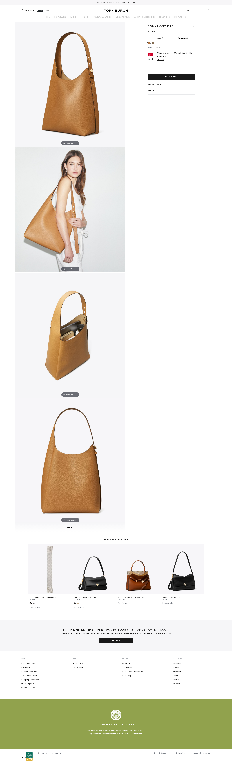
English (40, 10)
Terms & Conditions (179, 753)
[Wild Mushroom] (153, 43)
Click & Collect (28, 688)
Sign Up (116, 640)
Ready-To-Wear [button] (123, 17)
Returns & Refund (29, 672)
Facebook (177, 667)
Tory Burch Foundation (132, 672)
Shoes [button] (86, 17)
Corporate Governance (200, 753)
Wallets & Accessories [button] (144, 17)
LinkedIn (176, 684)
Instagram (177, 663)
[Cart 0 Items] (207, 11)
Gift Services (77, 667)
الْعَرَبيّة (48, 10)
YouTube (177, 680)
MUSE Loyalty (27, 684)
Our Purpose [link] (180, 17)
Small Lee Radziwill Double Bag (131, 597)
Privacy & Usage (159, 753)
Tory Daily (126, 676)
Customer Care (28, 663)
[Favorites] (201, 11)
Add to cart (171, 77)
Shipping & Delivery (30, 680)
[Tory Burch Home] (116, 10)
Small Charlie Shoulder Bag (85, 597)
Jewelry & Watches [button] (102, 17)
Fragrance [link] (164, 17)
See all (70, 527)
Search (188, 11)
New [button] (48, 17)
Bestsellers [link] (60, 17)
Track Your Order (29, 676)
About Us (126, 663)
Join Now (160, 59)
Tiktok (175, 676)
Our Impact (127, 667)
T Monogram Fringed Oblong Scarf (44, 597)
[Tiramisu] (149, 43)
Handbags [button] (75, 17)
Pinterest (177, 672)
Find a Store (29, 10)
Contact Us (26, 667)
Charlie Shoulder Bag (171, 597)
